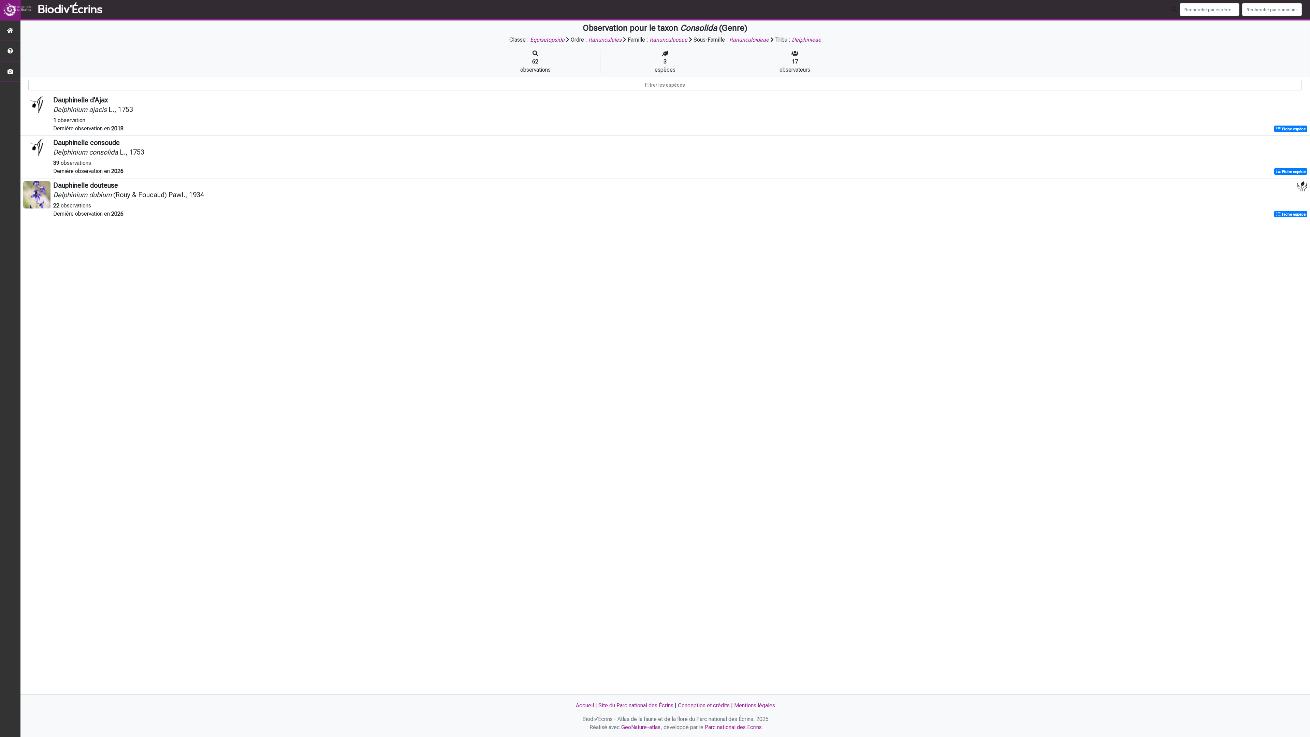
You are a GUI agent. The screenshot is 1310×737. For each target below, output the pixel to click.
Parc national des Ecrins (733, 727)
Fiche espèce (1293, 129)
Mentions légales (754, 705)
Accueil (585, 705)
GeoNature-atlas (640, 727)
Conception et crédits (704, 705)
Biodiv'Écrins (70, 9)
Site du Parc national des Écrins (635, 705)
